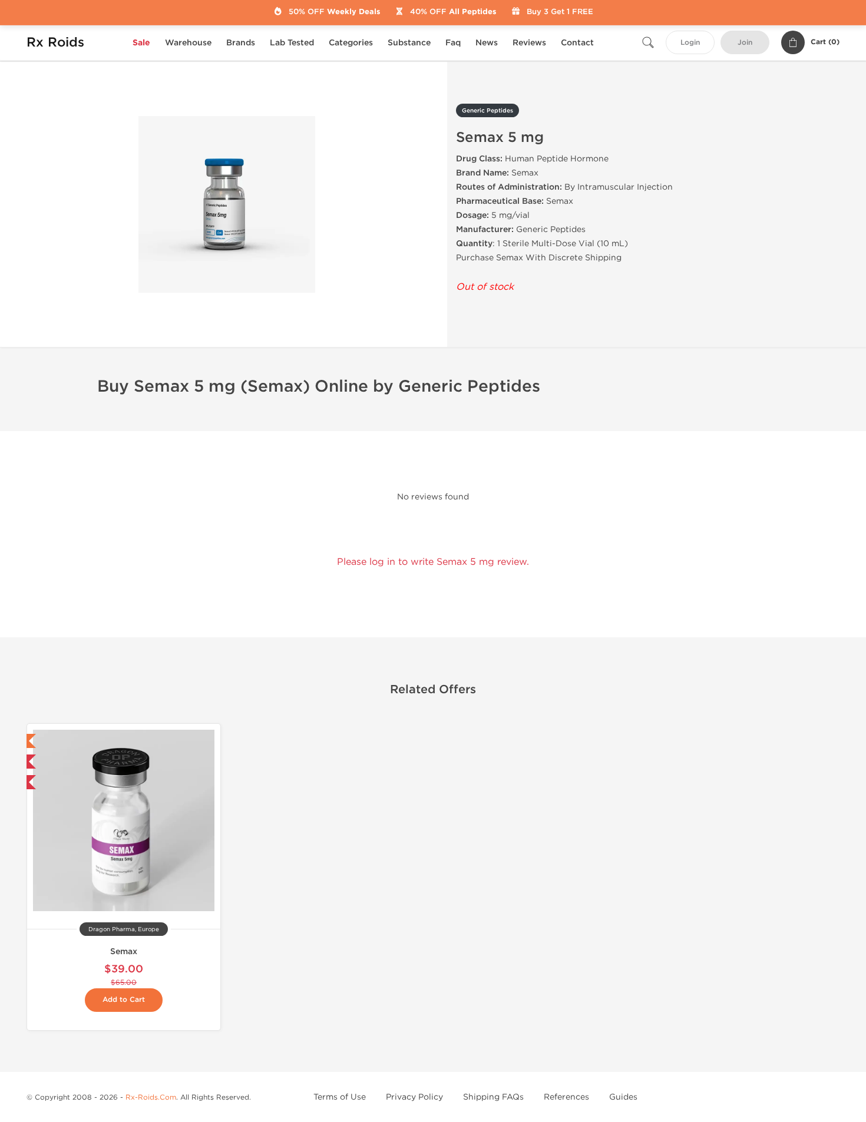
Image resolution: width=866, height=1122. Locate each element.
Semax (123, 951)
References (566, 1097)
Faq (453, 43)
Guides (623, 1097)
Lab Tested (292, 43)
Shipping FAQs (493, 1097)
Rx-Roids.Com (150, 1097)
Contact (577, 43)
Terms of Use (339, 1097)
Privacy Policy (414, 1097)
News (486, 43)
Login (690, 42)
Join (745, 42)
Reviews (529, 43)
